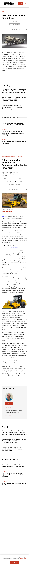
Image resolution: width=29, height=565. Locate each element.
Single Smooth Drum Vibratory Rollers (12, 156)
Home (3, 11)
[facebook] (9, 29)
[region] (14, 560)
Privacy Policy (23, 558)
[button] (3, 4)
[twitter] (14, 29)
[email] (19, 29)
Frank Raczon (5, 179)
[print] (26, 29)
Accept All (14, 562)
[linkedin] (12, 29)
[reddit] (17, 29)
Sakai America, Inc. (22, 179)
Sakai (3, 216)
